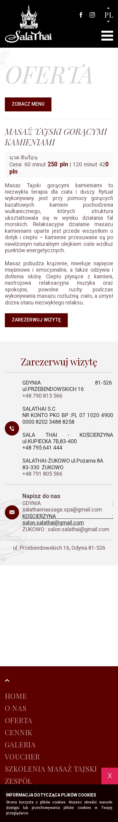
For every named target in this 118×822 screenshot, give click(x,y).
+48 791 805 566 (42, 474)
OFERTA (19, 720)
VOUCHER (22, 756)
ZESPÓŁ (18, 781)
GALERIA (20, 744)
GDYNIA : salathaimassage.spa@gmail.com (67, 506)
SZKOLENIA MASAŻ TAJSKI (51, 768)
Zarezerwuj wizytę (36, 320)
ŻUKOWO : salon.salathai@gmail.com (65, 529)
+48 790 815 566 (43, 396)
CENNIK (19, 732)
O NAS (16, 708)
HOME (16, 696)
